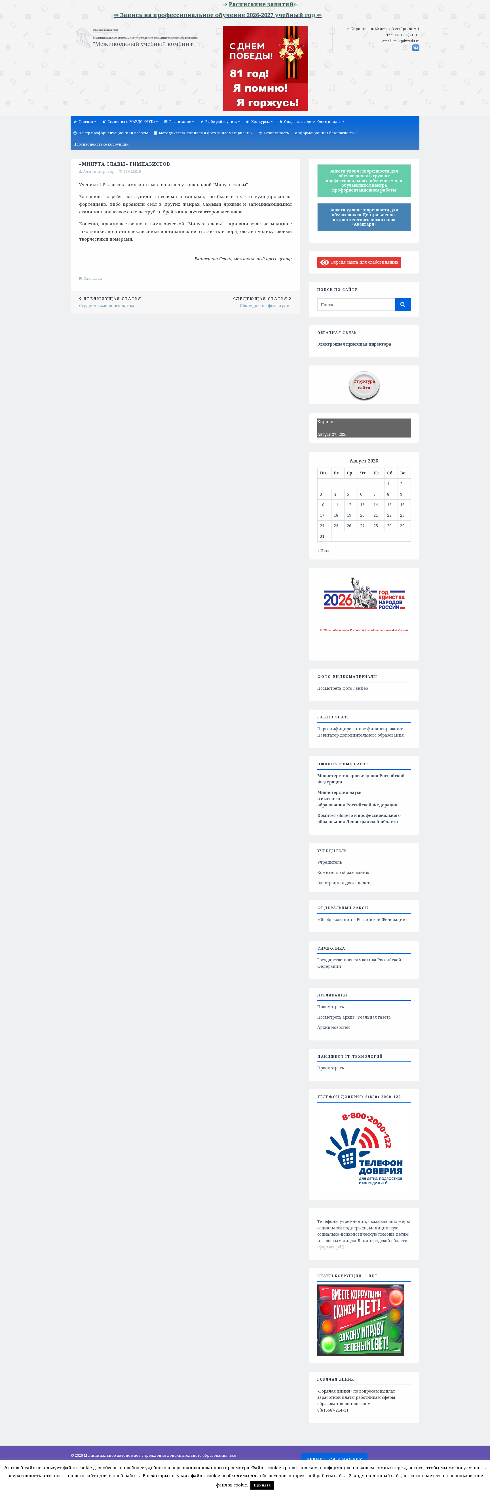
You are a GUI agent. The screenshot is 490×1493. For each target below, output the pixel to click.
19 (349, 515)
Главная (86, 121)
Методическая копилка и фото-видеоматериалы (204, 133)
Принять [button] (262, 1485)
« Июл (323, 550)
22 (389, 515)
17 (322, 515)
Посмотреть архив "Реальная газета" (354, 1017)
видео (362, 688)
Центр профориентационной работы (113, 133)
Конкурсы (260, 121)
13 (362, 504)
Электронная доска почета (344, 883)
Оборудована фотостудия (262, 302)
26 (349, 525)
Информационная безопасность (324, 133)
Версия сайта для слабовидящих (363, 262)
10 (322, 504)
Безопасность (276, 133)
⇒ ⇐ (236, 4)
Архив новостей (333, 1027)
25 (336, 525)
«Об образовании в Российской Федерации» (362, 919)
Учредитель (329, 862)
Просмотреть (330, 1006)
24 (322, 525)
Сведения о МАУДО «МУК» (131, 121)
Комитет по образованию (343, 872)
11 (336, 504)
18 (336, 515)
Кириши (326, 421)
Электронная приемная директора (354, 344)
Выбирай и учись (221, 121)
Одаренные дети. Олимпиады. (312, 121)
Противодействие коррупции (101, 144)
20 (362, 515)
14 (375, 504)
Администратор (99, 171)
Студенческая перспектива (110, 302)
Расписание (180, 121)
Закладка (93, 278)
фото (347, 688)
